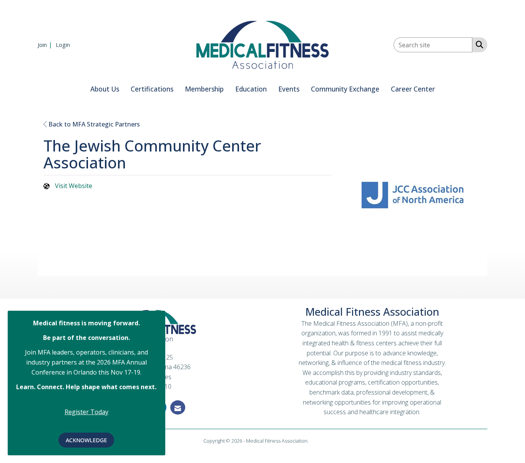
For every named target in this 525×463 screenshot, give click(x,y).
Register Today (86, 412)
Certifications (152, 89)
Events (288, 89)
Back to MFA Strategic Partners (93, 124)
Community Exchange (345, 89)
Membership (204, 89)
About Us (104, 89)
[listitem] (46, 44)
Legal (316, 440)
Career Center (413, 89)
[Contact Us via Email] (177, 407)
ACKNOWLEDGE (86, 440)
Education (251, 89)
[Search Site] (477, 44)
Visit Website (73, 186)
